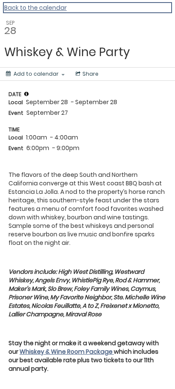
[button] (26, 94)
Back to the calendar (35, 7)
